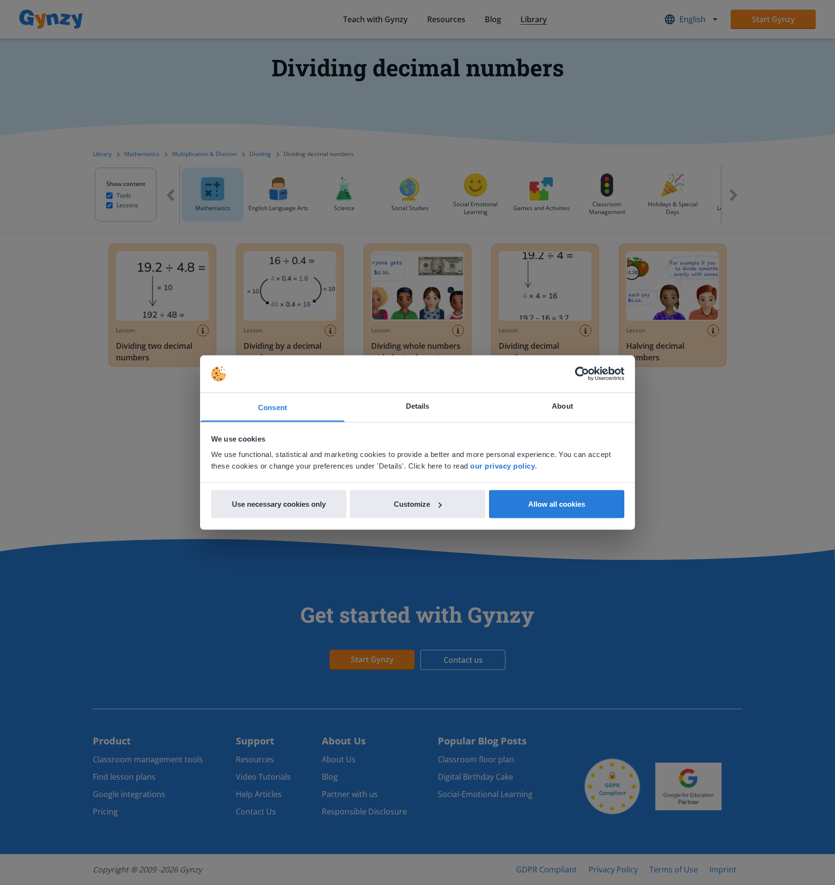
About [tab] (562, 405)
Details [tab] (418, 405)
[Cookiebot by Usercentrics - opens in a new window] (582, 374)
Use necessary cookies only (279, 504)
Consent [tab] (272, 407)
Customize (412, 504)
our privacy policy (502, 465)
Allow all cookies (556, 504)
